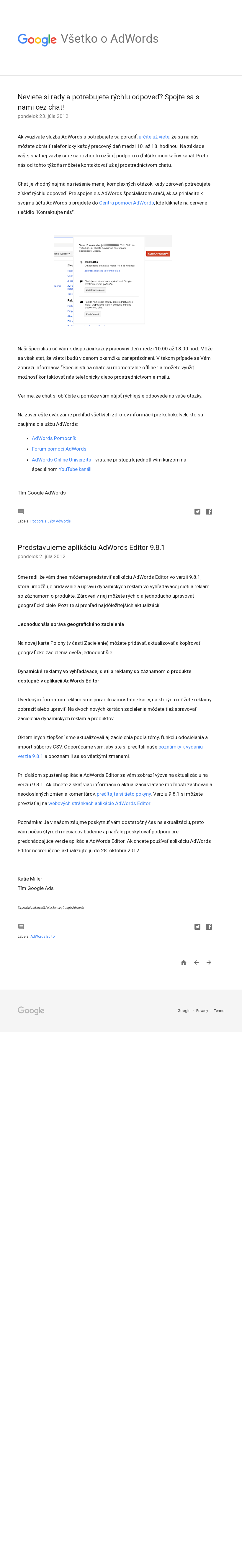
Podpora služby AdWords (50, 521)
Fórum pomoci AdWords (59, 449)
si (121, 794)
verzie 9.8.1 (30, 756)
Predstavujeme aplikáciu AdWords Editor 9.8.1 (91, 547)
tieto (129, 794)
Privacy (202, 1010)
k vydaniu (192, 747)
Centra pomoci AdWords (126, 203)
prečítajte (107, 794)
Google (184, 1010)
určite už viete (154, 137)
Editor (143, 803)
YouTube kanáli (75, 469)
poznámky (169, 747)
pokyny (143, 794)
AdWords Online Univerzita (61, 460)
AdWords (125, 803)
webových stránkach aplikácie (81, 803)
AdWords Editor (43, 936)
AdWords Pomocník (54, 438)
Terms (219, 1010)
